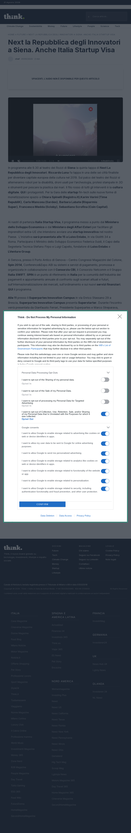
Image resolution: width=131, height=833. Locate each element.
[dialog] (65, 416)
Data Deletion (47, 515)
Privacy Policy (84, 515)
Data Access (65, 515)
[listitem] (65, 372)
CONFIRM (42, 504)
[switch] (105, 379)
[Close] (121, 317)
